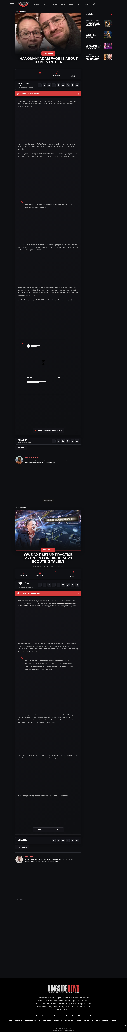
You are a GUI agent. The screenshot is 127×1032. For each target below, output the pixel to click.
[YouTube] (63, 85)
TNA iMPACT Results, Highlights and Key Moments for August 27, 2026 (93, 47)
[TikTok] (84, 1015)
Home (37, 4)
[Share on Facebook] (54, 441)
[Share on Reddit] (72, 441)
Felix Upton (38, 566)
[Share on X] (58, 441)
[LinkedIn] (54, 85)
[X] (44, 85)
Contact (69, 1020)
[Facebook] (40, 85)
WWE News (23, 507)
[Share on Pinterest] (68, 441)
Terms (115, 1020)
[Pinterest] (58, 85)
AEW (55, 4)
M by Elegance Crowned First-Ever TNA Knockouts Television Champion (92, 36)
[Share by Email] (77, 441)
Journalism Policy (84, 1020)
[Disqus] (48, 928)
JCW (79, 4)
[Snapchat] (72, 85)
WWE (46, 4)
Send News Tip (15, 1020)
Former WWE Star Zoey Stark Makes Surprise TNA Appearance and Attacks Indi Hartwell (93, 24)
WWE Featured (22, 847)
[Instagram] (68, 85)
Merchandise (45, 1020)
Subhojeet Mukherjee (38, 67)
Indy (87, 4)
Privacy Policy (102, 1020)
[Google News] (49, 85)
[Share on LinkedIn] (63, 441)
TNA (63, 4)
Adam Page (21, 448)
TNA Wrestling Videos (92, 20)
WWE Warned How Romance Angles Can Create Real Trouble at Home (92, 58)
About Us (58, 1020)
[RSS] (91, 1015)
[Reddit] (77, 85)
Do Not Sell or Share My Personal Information (63, 1030)
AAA (71, 4)
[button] (94, 4)
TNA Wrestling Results (93, 43)
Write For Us (30, 1020)
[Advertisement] (31, 230)
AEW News (23, 11)
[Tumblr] (66, 1015)
